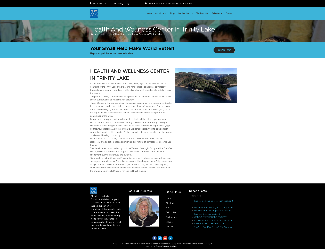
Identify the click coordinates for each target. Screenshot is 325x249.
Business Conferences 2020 (207, 214)
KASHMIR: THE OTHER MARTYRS (209, 223)
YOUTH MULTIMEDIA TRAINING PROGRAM (213, 227)
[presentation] (130, 212)
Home (109, 34)
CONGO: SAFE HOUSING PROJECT (210, 217)
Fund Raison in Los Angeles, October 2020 (213, 211)
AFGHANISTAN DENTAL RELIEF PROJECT (213, 220)
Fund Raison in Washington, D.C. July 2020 (213, 207)
